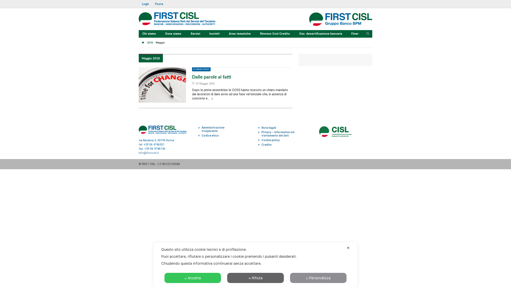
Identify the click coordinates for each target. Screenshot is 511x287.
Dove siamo (173, 33)
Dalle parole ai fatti (211, 77)
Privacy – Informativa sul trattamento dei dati (277, 134)
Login (145, 4)
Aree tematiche (240, 33)
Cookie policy (270, 140)
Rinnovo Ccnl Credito (275, 33)
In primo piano (201, 69)
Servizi (195, 33)
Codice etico (210, 135)
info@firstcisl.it (149, 153)
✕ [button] (348, 248)
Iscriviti (214, 33)
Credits (266, 144)
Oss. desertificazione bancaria (320, 33)
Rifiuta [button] (257, 278)
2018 (150, 42)
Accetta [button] (194, 278)
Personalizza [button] (320, 278)
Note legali (268, 127)
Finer (354, 33)
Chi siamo (149, 33)
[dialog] (255, 264)
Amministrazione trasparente (213, 129)
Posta (159, 4)
